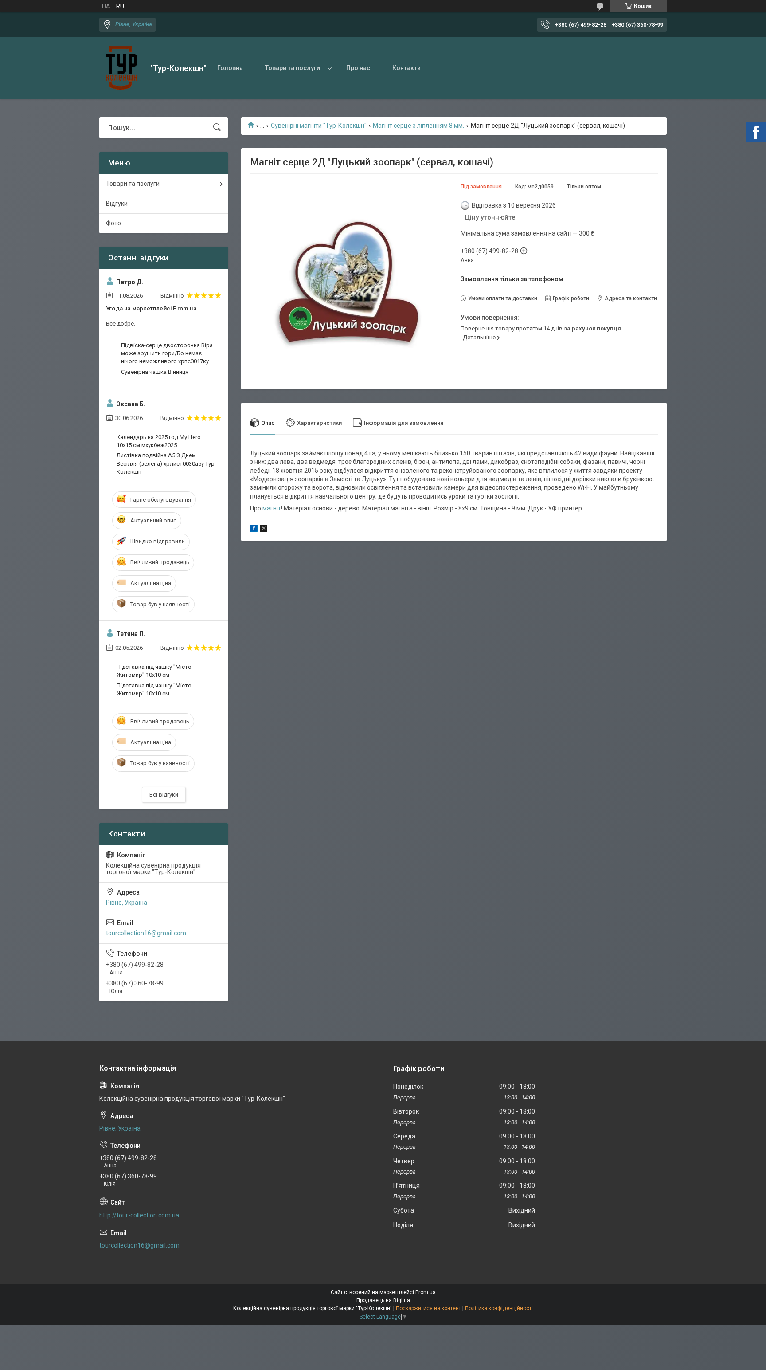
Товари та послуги (292, 67)
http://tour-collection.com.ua (139, 1215)
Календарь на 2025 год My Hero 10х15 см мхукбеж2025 (159, 441)
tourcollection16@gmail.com (146, 933)
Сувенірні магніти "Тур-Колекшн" (319, 125)
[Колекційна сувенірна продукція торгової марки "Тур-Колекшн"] (121, 68)
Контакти (406, 67)
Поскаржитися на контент (428, 1308)
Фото (113, 223)
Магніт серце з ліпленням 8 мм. (418, 125)
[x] (263, 529)
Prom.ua (425, 1292)
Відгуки (117, 203)
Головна (230, 67)
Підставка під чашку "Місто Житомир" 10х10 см (154, 670)
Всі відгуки (163, 794)
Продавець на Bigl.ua (383, 1300)
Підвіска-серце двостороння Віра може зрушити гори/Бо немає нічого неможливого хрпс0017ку (167, 353)
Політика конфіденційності (499, 1308)
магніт (271, 508)
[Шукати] (217, 127)
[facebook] (254, 529)
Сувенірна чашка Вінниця (154, 372)
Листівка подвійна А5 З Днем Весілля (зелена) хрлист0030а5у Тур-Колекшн (166, 463)
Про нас (358, 67)
